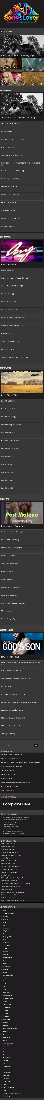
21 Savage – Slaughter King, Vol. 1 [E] (13, 718)
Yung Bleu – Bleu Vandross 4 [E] (11, 155)
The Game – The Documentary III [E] (18, 55)
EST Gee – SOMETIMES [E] (9, 310)
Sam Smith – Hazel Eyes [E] (10, 123)
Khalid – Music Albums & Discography (13, 603)
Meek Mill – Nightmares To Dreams (12, 325)
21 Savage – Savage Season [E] (10, 726)
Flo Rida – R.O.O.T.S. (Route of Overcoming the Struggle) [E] (20, 702)
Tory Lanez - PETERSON (10, 869)
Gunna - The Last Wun (9, 898)
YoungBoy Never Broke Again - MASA (14, 878)
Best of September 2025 (9, 464)
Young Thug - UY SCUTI (10, 846)
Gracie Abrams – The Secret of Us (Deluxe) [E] (16, 678)
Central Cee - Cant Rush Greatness (13, 844)
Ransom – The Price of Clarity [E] (11, 194)
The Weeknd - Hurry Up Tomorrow (13, 892)
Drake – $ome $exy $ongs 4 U (12, 866)
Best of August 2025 (7, 472)
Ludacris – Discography (8, 555)
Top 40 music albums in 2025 (15, 900)
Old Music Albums (6, 630)
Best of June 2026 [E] (10, 395)
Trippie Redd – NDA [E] (8, 210)
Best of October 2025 (8, 456)
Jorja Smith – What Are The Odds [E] (12, 139)
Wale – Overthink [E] (7, 349)
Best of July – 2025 (7, 480)
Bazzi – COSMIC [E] (7, 686)
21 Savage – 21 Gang (8, 734)
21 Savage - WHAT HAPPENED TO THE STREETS (17, 883)
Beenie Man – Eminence (9, 187)
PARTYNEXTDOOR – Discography (11, 547)
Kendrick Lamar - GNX (9, 889)
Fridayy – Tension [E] (7, 226)
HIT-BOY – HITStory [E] (8, 202)
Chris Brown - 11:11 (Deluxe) (11, 895)
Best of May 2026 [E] (8, 401)
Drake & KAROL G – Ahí (8, 302)
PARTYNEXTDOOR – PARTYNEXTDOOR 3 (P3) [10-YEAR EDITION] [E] (21, 762)
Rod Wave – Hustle (7, 333)
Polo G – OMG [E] (9, 264)
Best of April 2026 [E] (8, 409)
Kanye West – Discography (9, 595)
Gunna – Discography (8, 619)
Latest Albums (5, 91)
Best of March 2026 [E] (8, 417)
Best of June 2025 (7, 488)
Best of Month (5, 368)
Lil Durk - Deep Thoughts (10, 852)
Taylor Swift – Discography (9, 563)
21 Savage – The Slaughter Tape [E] (12, 710)
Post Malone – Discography (13, 526)
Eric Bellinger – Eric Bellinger (10, 179)
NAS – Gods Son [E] (10, 657)
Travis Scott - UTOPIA (9, 863)
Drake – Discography (7, 778)
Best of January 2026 (8, 432)
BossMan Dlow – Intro (8, 270)
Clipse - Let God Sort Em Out (11, 886)
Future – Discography (7, 790)
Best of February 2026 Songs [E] (11, 425)
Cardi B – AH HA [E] (7, 294)
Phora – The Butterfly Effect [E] (11, 670)
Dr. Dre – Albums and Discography (12, 532)
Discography (5, 499)
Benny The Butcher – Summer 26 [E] (13, 317)
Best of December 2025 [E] (10, 440)
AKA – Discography (7, 571)
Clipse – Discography (8, 579)
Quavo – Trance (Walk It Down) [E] (12, 286)
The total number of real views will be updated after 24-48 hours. (22, 31)
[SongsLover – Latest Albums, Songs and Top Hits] (22, 12)
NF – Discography (6, 611)
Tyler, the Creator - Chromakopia (13, 861)
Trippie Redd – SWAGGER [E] (10, 341)
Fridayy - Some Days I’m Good (12, 855)
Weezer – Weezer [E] (32, 84)
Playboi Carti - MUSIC (9, 849)
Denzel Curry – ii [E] (32, 70)
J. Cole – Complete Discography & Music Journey (15, 782)
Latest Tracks (5, 237)
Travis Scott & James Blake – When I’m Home (15, 357)
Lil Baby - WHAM (8, 858)
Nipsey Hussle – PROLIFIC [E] (10, 218)
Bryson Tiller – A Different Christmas (13, 694)
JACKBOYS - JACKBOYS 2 (10, 872)
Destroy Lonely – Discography (10, 587)
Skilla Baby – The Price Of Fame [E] (12, 171)
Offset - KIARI (7, 875)
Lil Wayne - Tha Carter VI (10, 881)
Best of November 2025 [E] (10, 448)
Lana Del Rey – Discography (10, 540)
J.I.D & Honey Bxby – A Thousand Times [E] (15, 278)
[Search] (36, 745)
